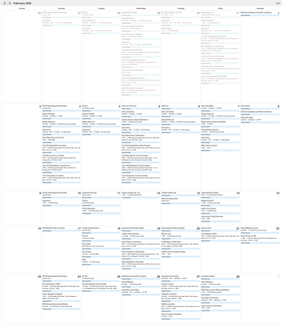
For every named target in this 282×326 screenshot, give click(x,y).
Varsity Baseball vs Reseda (52, 294)
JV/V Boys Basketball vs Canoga (54, 145)
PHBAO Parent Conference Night (173, 251)
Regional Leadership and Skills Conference (256, 12)
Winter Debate (166, 28)
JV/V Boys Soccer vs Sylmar (132, 70)
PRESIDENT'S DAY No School (53, 228)
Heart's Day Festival (208, 208)
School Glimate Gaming (209, 129)
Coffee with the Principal (209, 192)
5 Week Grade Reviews (90, 228)
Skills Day (165, 105)
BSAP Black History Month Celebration (215, 289)
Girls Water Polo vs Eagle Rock (133, 135)
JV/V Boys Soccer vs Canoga (53, 155)
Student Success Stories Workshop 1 (135, 119)
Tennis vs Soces (167, 284)
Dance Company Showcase (171, 314)
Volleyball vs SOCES (169, 294)
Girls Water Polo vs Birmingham (212, 46)
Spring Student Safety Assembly (173, 228)
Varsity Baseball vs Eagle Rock (133, 251)
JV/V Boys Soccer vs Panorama (213, 56)
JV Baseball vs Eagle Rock (171, 241)
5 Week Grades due (168, 192)
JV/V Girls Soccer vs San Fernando (134, 175)
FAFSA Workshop (88, 208)
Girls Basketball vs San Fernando (94, 284)
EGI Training (245, 105)
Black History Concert (209, 145)
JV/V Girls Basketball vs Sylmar (133, 78)
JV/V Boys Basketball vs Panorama (214, 76)
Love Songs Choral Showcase (212, 216)
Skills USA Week (48, 113)
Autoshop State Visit (89, 192)
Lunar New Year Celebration (132, 34)
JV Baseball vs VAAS (209, 233)
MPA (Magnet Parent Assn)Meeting (55, 304)
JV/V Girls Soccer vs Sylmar (132, 88)
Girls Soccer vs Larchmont (131, 241)
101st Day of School (129, 105)
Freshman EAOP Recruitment (132, 26)
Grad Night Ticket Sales (130, 289)
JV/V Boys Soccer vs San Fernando (135, 155)
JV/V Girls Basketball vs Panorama (214, 36)
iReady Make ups (88, 20)
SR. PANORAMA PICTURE (171, 12)
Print (278, 3)
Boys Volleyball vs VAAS (51, 284)
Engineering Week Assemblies (133, 228)
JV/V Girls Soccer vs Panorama (212, 66)
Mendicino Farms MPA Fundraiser (134, 276)
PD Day (85, 12)
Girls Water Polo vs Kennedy (132, 50)
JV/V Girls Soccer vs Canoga (53, 175)
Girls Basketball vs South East (133, 261)
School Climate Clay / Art (131, 192)
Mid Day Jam (166, 233)
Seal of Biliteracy (128, 281)
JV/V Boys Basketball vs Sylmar (133, 60)
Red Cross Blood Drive (169, 198)
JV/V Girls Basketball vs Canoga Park (56, 165)
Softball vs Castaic (168, 304)
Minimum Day (206, 228)
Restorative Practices (129, 12)
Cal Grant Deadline (208, 276)
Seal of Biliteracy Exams (249, 228)
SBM (84, 259)
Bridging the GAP (207, 20)
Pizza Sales (86, 243)
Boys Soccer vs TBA (248, 235)
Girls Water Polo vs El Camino (53, 137)
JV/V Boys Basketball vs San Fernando (136, 145)
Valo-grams (46, 20)
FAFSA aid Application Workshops (54, 12)
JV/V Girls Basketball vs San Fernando (136, 165)
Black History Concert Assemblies (213, 121)
